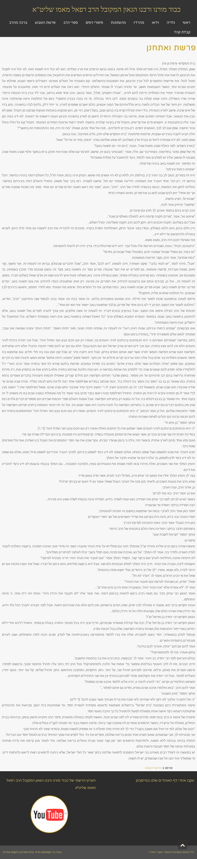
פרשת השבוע (153, 768)
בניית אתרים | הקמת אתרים (18, 852)
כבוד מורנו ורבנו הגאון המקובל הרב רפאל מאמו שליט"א (106, 9)
